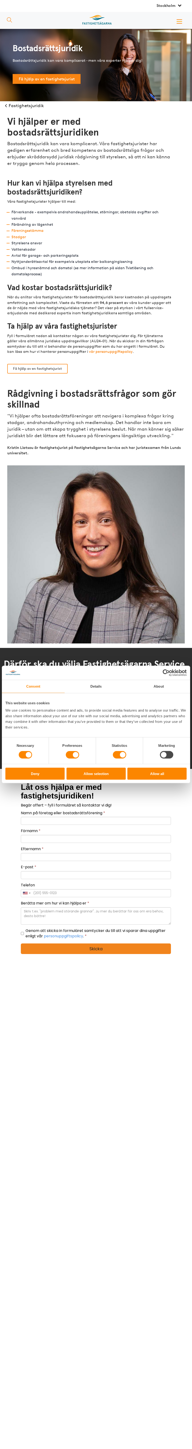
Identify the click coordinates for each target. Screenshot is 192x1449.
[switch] (72, 755)
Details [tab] (96, 686)
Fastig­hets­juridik (26, 105)
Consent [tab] (33, 686)
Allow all (157, 773)
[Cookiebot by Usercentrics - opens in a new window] (166, 672)
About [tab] (159, 686)
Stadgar (18, 237)
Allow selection (96, 773)
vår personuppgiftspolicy (111, 351)
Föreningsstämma (27, 230)
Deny (35, 773)
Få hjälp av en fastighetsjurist (47, 78)
